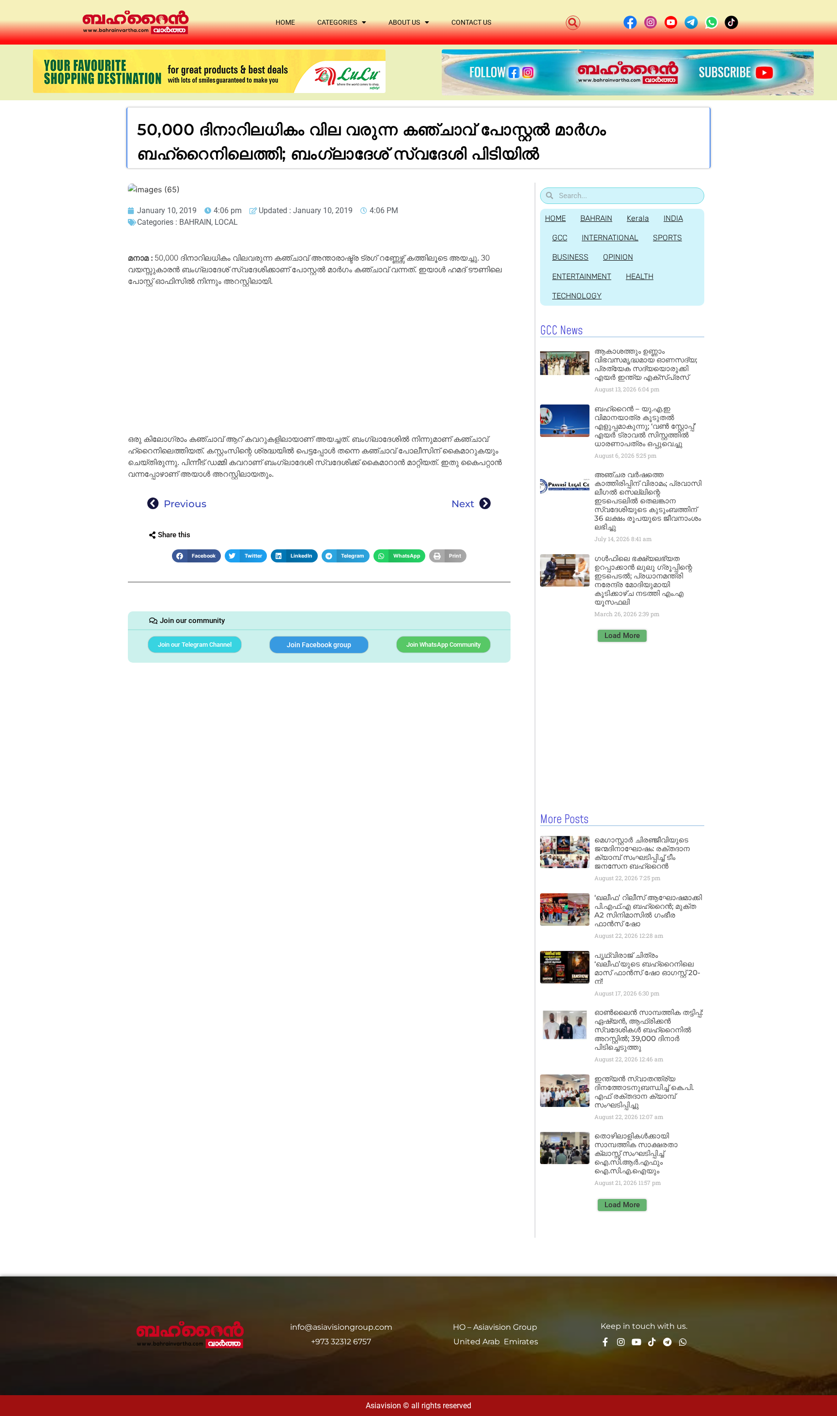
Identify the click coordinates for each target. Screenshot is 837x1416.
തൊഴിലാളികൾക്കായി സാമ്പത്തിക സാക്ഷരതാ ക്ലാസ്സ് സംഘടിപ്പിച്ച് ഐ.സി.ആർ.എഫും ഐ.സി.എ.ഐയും (636, 1153)
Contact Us (471, 22)
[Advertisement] (319, 362)
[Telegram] (667, 1342)
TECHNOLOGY (577, 295)
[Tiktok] (652, 1342)
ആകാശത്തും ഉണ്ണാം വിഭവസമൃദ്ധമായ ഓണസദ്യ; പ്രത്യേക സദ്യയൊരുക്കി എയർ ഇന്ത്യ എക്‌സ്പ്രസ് (645, 364)
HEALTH (639, 276)
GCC (559, 237)
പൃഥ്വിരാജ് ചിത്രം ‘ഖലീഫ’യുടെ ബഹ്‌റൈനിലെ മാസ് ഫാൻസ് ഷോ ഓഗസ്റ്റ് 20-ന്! (647, 968)
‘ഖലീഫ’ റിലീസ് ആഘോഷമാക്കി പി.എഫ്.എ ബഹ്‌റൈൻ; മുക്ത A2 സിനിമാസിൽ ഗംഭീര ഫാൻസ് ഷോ (648, 910)
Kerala (638, 218)
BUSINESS (570, 257)
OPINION (618, 257)
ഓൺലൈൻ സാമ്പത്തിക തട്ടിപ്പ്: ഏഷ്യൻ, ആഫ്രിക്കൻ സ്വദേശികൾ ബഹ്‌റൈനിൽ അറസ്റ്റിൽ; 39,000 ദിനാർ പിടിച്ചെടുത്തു (648, 1030)
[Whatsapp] (683, 1342)
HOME (555, 218)
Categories (337, 22)
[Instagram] (621, 1342)
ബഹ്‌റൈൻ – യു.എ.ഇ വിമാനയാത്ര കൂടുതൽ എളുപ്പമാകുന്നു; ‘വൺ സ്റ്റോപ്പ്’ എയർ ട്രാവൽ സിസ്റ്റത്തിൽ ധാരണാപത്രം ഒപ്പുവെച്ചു (645, 426)
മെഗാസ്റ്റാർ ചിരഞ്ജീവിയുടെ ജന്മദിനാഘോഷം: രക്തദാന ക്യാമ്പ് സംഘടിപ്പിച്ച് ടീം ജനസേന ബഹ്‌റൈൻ (642, 853)
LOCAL (226, 222)
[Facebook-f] (605, 1342)
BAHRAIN (195, 222)
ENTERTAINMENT (581, 276)
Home (285, 22)
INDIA (673, 218)
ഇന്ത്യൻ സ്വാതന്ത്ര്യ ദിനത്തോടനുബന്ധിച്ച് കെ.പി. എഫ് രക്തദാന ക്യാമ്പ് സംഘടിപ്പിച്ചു (644, 1091)
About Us (404, 22)
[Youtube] (636, 1342)
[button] (573, 23)
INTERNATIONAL (610, 237)
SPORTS (667, 237)
